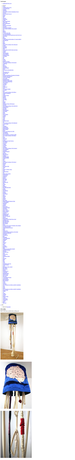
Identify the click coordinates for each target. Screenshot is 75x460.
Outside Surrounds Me (7, 233)
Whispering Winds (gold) (7, 80)
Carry (4, 88)
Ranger (4, 164)
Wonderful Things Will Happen (8, 103)
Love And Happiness (7, 34)
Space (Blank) (5, 114)
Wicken (4, 198)
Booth (4, 288)
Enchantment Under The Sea (8, 140)
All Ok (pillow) (6, 54)
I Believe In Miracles (7, 93)
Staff (4, 64)
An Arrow (5, 90)
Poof (4, 91)
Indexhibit (8, 306)
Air (3, 292)
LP (3, 71)
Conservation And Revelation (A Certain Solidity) (12, 39)
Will (3, 17)
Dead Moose (5, 193)
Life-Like (4, 98)
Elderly (4, 116)
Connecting (5, 272)
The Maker (5, 56)
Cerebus (4, 115)
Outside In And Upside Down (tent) (9, 219)
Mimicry (4, 31)
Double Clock (5, 290)
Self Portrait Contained (7, 27)
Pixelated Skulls (6, 67)
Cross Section (5, 278)
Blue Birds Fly (5, 222)
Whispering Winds (6, 207)
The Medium (5, 132)
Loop (4, 265)
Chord (4, 188)
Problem (4, 192)
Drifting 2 (4, 176)
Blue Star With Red (6, 216)
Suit (3, 57)
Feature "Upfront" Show (7, 169)
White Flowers (5, 274)
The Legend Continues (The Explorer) (10, 148)
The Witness (5, 141)
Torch (4, 117)
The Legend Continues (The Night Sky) (10, 106)
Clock (4, 262)
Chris (4, 287)
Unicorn (4, 18)
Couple (4, 297)
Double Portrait (5, 128)
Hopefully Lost (5, 220)
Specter (4, 217)
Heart (4, 229)
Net (3, 121)
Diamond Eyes (5, 271)
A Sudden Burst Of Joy (7, 7)
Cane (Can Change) (6, 77)
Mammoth (5, 203)
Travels (4, 146)
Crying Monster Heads (7, 277)
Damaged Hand (6, 273)
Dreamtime (5, 237)
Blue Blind (5, 179)
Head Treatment (6, 279)
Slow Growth (5, 275)
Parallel (4, 45)
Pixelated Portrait (6, 79)
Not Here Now (5, 252)
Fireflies (4, 96)
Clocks (4, 282)
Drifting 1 (4, 186)
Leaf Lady (5, 143)
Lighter (4, 52)
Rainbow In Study (6, 61)
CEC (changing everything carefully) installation (12, 284)
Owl (3, 168)
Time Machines (5, 53)
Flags (4, 253)
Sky (3, 58)
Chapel (4, 291)
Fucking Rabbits (6, 157)
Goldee (4, 161)
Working (4, 12)
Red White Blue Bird (7, 187)
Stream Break (5, 127)
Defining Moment (6, 151)
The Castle (5, 138)
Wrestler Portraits (6, 55)
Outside (4, 240)
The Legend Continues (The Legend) (10, 28)
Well (4, 183)
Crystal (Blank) (5, 202)
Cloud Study (5, 298)
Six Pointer (5, 46)
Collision (4, 155)
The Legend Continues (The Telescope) (10, 44)
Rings (4, 119)
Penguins (4, 104)
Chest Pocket (5, 299)
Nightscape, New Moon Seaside (9, 248)
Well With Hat (5, 40)
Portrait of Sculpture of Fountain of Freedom (11, 75)
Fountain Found (6, 120)
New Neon (5, 200)
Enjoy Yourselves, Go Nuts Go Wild (9, 134)
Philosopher (5, 19)
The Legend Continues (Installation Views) (11, 11)
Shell (4, 185)
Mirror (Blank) (5, 129)
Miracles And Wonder (7, 25)
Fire (3, 257)
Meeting (4, 195)
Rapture (4, 189)
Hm (3, 159)
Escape (4, 295)
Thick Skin (5, 66)
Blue (4, 244)
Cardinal (4, 245)
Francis (4, 255)
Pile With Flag (5, 73)
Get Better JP (5, 235)
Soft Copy (5, 276)
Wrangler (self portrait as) (7, 76)
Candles (4, 300)
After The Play (5, 133)
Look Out (4, 212)
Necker (4, 191)
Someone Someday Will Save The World (10, 231)
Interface (4, 65)
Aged (4, 118)
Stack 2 (4, 14)
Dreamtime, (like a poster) (7, 266)
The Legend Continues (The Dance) (9, 162)
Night (4, 112)
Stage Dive (5, 208)
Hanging (4, 163)
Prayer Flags (5, 206)
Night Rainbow (6, 110)
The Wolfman (5, 190)
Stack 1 (4, 30)
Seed (4, 42)
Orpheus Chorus (6, 95)
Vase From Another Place (7, 81)
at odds (4, 20)
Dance (4, 113)
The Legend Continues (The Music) (9, 135)
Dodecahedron (5, 107)
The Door (4, 108)
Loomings (5, 83)
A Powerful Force (6, 8)
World (4, 137)
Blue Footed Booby (6, 21)
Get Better (5, 145)
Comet (4, 152)
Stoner (4, 158)
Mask (4, 247)
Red (3, 125)
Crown (4, 139)
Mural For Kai (5, 154)
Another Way (5, 230)
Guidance (4, 126)
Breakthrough (5, 215)
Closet (4, 281)
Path (3, 37)
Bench (4, 130)
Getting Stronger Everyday (8, 227)
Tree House (5, 36)
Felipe (4, 74)
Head (4, 68)
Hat (3, 100)
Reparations (5, 246)
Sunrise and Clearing (7, 173)
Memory (4, 97)
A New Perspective (6, 238)
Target (4, 197)
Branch (4, 177)
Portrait (4, 101)
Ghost (4, 165)
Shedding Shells (6, 156)
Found (4, 59)
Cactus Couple (5, 123)
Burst (4, 301)
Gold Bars (5, 147)
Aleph (4, 167)
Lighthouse (5, 63)
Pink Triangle (5, 223)
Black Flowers (5, 280)
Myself (4, 199)
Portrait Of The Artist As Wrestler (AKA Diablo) (12, 225)
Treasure (4, 50)
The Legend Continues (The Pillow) (9, 92)
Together (4, 9)
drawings (4, 258)
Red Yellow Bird (6, 166)
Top (3, 29)
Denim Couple (5, 296)
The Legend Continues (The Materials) (10, 122)
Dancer (4, 181)
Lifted (4, 94)
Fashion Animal (6, 264)
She (3, 172)
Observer (4, 242)
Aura (4, 194)
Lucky (4, 85)
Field (4, 261)
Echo (4, 285)
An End (4, 60)
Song (4, 241)
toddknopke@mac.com (7, 3)
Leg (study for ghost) (7, 226)
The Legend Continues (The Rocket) (9, 62)
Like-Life (4, 84)
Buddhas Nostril (6, 213)
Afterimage (5, 239)
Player (4, 224)
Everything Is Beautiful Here (8, 70)
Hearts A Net (5, 254)
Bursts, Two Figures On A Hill (8, 131)
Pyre (4, 136)
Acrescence (5, 175)
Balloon (4, 38)
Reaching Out (5, 182)
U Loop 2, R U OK (6, 32)
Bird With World (6, 221)
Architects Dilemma (6, 249)
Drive (4, 170)
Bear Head (5, 234)
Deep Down (5, 269)
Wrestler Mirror (5, 171)
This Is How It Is (6, 72)
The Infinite (5, 111)
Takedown (5, 47)
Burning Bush (5, 174)
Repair (4, 6)
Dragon (4, 270)
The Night (5, 99)
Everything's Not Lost (7, 263)
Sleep (4, 48)
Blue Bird (4, 153)
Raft (3, 260)
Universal (4, 283)
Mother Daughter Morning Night (9, 201)
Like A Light (5, 209)
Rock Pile (4, 109)
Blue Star (4, 302)
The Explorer (5, 82)
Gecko (4, 243)
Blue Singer (5, 267)
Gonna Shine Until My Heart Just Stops (10, 49)
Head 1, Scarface (6, 210)
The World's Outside (6, 89)
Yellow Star (5, 22)
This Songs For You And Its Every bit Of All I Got (12, 35)
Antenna (4, 204)
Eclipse (4, 184)
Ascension (5, 150)
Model (4, 43)
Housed (4, 24)
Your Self (4, 26)
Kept (4, 41)
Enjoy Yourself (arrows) (7, 13)
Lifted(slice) (5, 86)
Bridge (4, 102)
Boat (4, 236)
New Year (5, 180)
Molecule (4, 251)
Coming (4, 144)
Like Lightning (5, 149)
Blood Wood (5, 218)
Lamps (4, 293)
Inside (4, 16)
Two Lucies (5, 78)
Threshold (5, 10)
